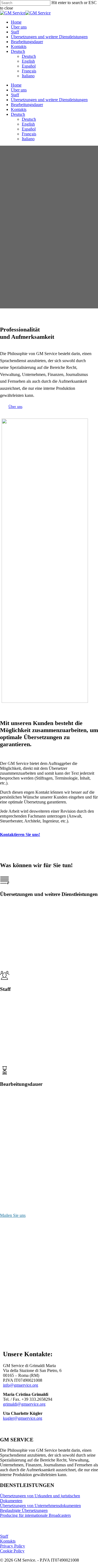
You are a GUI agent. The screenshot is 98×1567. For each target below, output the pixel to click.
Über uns (19, 90)
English (28, 124)
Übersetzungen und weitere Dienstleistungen (49, 99)
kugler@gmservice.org (22, 1418)
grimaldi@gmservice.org (24, 1404)
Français (29, 134)
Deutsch (18, 114)
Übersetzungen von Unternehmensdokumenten (40, 1505)
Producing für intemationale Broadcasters (35, 1515)
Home (16, 85)
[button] (15, 407)
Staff (15, 94)
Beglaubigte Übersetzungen (24, 1510)
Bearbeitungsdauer (27, 104)
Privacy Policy (12, 1546)
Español (29, 129)
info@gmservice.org (20, 1385)
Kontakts (18, 109)
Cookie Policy (12, 1551)
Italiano (28, 138)
